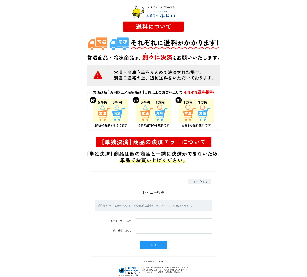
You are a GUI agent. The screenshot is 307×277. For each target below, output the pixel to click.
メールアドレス (114, 221)
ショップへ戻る (199, 181)
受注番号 (117, 230)
